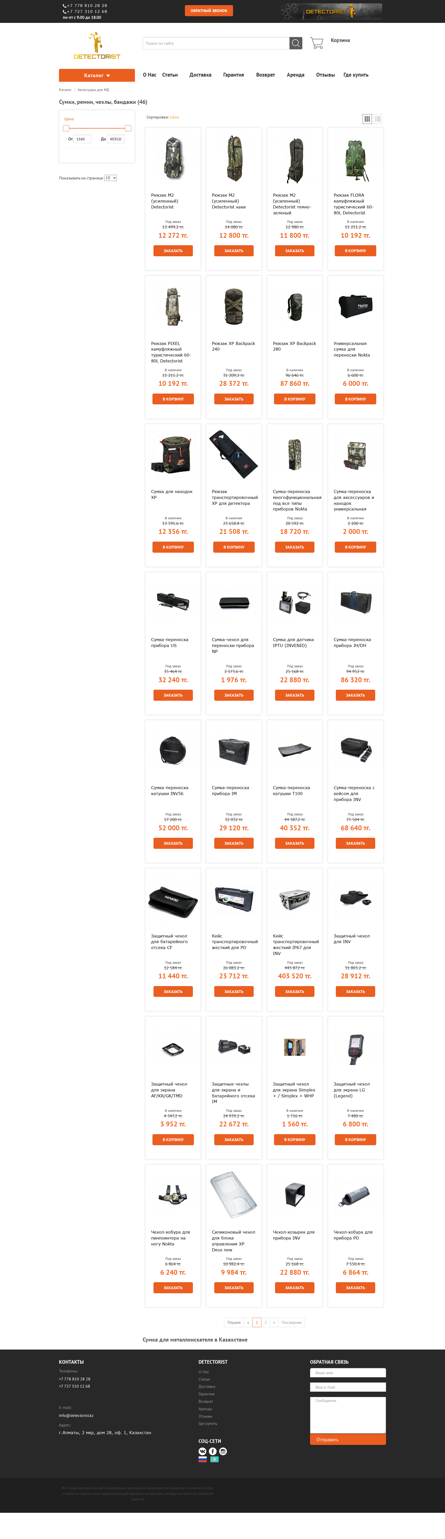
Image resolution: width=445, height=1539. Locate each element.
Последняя (292, 1322)
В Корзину (355, 250)
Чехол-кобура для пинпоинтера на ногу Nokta (170, 1238)
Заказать (173, 250)
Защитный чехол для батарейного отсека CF (169, 942)
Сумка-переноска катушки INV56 (170, 790)
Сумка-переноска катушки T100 (291, 790)
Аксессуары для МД (93, 89)
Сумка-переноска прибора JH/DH (352, 642)
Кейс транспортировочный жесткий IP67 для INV (295, 945)
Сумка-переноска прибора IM (230, 790)
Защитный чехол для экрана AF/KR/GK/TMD (169, 1090)
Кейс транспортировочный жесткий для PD (234, 942)
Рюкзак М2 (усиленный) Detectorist (164, 201)
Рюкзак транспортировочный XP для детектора (234, 497)
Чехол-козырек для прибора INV (294, 1235)
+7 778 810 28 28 (87, 5)
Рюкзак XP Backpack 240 (233, 346)
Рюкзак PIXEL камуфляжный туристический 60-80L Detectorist (171, 352)
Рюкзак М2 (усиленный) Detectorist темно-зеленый (292, 204)
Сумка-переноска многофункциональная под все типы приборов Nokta (295, 500)
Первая (234, 1322)
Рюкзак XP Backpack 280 (294, 346)
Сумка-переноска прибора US (170, 642)
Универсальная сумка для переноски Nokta (352, 349)
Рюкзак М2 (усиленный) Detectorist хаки (229, 201)
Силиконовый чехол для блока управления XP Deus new (233, 1241)
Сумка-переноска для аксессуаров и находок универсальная (354, 500)
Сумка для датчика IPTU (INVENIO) (293, 642)
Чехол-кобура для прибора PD (353, 1235)
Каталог (94, 75)
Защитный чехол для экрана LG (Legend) (352, 1090)
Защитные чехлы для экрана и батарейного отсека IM (233, 1093)
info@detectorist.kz (76, 1415)
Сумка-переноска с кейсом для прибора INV (354, 793)
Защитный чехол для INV (352, 939)
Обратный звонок (209, 10)
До (104, 138)
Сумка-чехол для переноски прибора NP (233, 645)
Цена (174, 117)
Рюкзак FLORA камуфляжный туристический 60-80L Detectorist (354, 204)
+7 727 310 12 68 (87, 11)
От (71, 138)
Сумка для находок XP (171, 494)
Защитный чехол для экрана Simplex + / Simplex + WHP (294, 1090)
